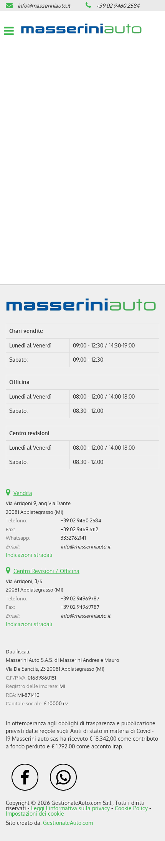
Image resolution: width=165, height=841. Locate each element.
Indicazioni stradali (29, 555)
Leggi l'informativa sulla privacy (70, 808)
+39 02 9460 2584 (117, 5)
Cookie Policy (131, 808)
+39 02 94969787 (80, 598)
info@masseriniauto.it (44, 5)
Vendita (22, 493)
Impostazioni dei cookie (35, 813)
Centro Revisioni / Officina (46, 571)
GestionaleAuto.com (68, 822)
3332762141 (73, 537)
